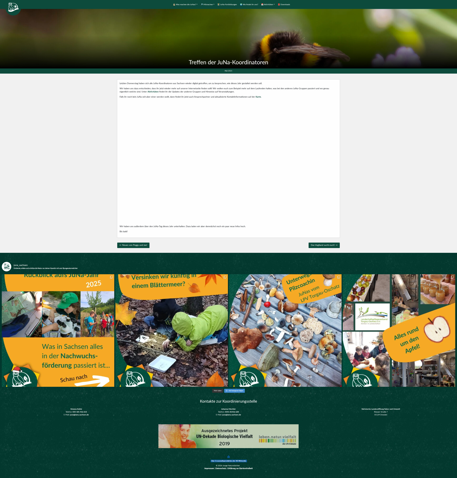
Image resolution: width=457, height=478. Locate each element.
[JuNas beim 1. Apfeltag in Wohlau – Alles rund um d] (399, 330)
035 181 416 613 (80, 412)
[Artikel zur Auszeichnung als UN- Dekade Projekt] (228, 436)
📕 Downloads (284, 4)
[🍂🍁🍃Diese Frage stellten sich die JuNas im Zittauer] (171, 330)
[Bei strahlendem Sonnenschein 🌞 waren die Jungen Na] (285, 330)
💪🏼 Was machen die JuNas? (184, 4)
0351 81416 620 (232, 412)
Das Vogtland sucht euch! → (324, 245)
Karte (258, 97)
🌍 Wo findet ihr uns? (249, 4)
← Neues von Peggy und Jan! (133, 245)
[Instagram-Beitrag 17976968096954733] (58, 330)
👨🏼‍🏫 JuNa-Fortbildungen (227, 4)
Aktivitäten (153, 92)
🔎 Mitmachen (207, 4)
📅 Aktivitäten (267, 4)
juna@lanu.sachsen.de (79, 415)
